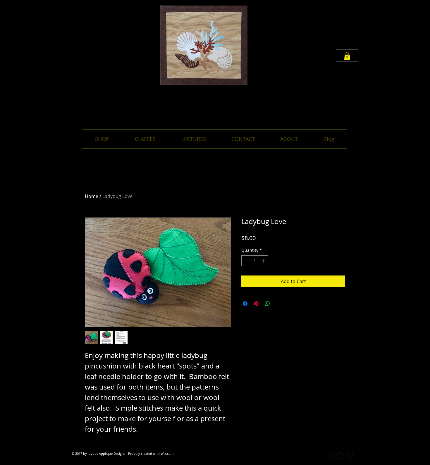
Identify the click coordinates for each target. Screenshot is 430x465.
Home (91, 196)
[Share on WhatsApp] (267, 303)
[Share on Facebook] (245, 303)
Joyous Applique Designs (215, 95)
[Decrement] (246, 261)
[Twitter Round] (339, 455)
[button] (347, 56)
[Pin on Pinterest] (256, 303)
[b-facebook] (329, 455)
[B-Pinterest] (349, 455)
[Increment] (263, 261)
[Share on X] (278, 303)
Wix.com (167, 453)
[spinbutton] (255, 261)
